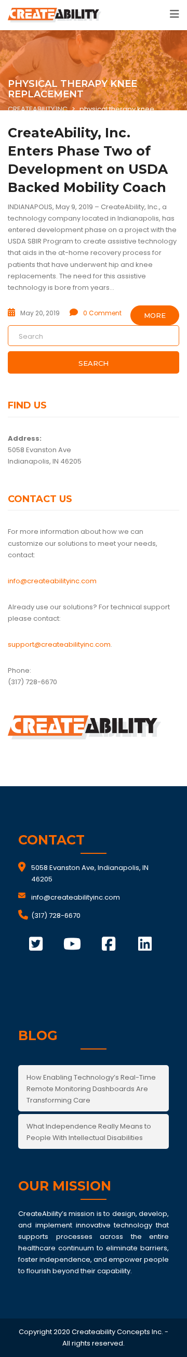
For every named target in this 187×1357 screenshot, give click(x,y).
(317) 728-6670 (56, 915)
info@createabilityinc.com (52, 581)
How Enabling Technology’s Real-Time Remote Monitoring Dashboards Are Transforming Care (91, 1088)
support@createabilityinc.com (59, 644)
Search (93, 363)
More (155, 315)
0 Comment (102, 313)
